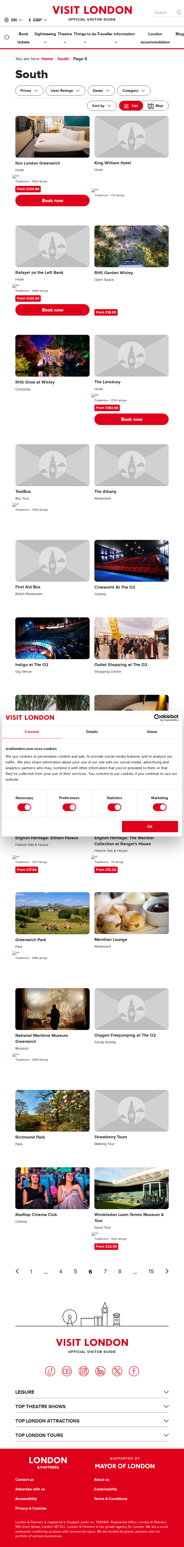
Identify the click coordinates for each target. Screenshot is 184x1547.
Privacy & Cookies (30, 1508)
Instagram (84, 1371)
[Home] (6, 37)
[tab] (131, 105)
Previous (17, 1271)
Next (167, 1271)
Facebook (134, 1371)
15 (151, 1271)
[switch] (69, 807)
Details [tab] (92, 732)
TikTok (50, 1371)
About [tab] (152, 732)
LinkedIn (100, 1371)
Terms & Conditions (110, 1499)
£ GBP (35, 20)
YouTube (67, 1371)
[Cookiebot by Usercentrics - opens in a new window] (157, 717)
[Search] (179, 11)
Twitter (117, 1371)
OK (150, 826)
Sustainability (105, 1489)
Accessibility (26, 1499)
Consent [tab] (32, 732)
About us (101, 1479)
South (63, 59)
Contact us (24, 1479)
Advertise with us (30, 1489)
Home (47, 59)
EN (14, 20)
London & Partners (48, 1463)
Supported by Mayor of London (125, 1463)
